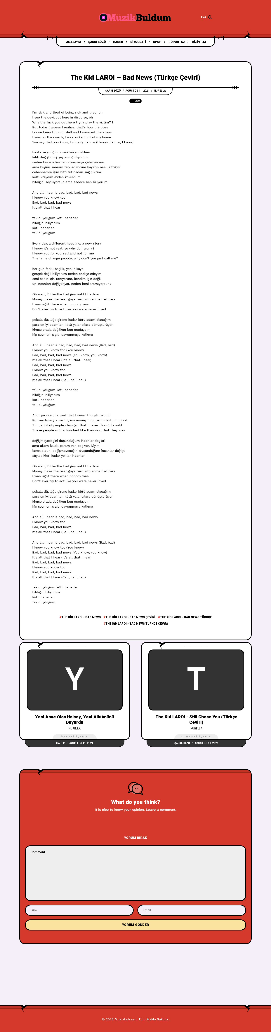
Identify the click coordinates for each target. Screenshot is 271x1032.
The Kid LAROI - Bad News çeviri (130, 617)
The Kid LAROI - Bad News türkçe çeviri (136, 623)
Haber (60, 743)
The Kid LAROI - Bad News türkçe (186, 617)
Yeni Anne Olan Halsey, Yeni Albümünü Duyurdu (74, 720)
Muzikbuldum (125, 1019)
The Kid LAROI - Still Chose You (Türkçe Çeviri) (196, 720)
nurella (160, 91)
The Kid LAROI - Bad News (81, 617)
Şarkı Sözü (113, 91)
